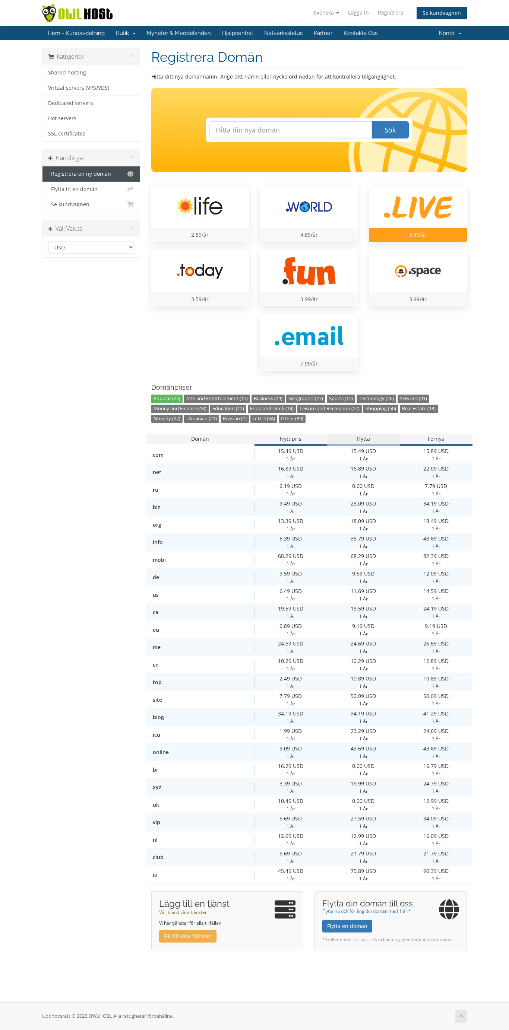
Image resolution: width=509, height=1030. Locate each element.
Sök (390, 129)
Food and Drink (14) (272, 408)
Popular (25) (167, 398)
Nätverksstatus (283, 33)
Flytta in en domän (73, 189)
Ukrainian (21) (201, 418)
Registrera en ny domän (79, 173)
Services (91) (413, 398)
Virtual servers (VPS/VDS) (78, 87)
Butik (124, 33)
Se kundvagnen (442, 12)
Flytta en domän (347, 925)
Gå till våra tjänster (188, 936)
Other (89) (292, 418)
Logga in (358, 12)
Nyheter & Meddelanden (179, 33)
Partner (323, 33)
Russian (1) (235, 418)
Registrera (391, 12)
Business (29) (268, 398)
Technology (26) (376, 398)
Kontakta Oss (360, 33)
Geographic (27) (305, 398)
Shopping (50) (381, 408)
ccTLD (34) (264, 418)
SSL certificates (66, 133)
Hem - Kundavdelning (76, 33)
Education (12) (228, 408)
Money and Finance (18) (180, 408)
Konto (448, 33)
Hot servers (62, 118)
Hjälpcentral (237, 33)
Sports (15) (341, 398)
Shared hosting (67, 72)
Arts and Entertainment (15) (217, 398)
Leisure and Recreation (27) (330, 408)
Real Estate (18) (419, 408)
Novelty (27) (167, 418)
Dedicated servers (70, 103)
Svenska (324, 12)
